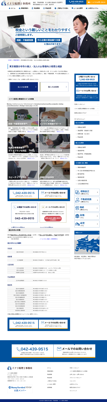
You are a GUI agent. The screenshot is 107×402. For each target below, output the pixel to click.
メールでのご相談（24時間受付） (49, 239)
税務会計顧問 (82, 127)
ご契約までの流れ (61, 8)
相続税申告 (81, 150)
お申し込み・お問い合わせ (77, 374)
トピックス (73, 381)
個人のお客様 (54, 87)
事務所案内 (23, 8)
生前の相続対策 (82, 180)
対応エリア (79, 232)
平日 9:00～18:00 (76, 2)
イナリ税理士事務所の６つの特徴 (86, 109)
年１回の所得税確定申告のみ (86, 170)
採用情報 (49, 387)
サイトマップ (73, 390)
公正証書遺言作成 (83, 183)
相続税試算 (81, 177)
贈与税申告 (81, 174)
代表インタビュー (86, 104)
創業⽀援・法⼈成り (84, 134)
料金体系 (47, 8)
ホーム (12, 8)
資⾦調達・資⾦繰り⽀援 (85, 130)
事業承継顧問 (82, 167)
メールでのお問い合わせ (96, 2)
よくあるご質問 (51, 384)
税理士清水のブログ (86, 113)
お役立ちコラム (92, 8)
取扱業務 (36, 8)
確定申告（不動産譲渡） (85, 154)
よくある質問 (77, 8)
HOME (10, 60)
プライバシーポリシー (75, 377)
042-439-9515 (87, 79)
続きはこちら (31, 131)
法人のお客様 (23, 87)
